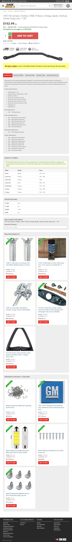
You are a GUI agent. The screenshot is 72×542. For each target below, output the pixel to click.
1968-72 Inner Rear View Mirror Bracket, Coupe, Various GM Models (18, 309)
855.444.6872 (6, 1)
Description (8, 75)
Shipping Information (8, 526)
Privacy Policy (6, 535)
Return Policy (6, 524)
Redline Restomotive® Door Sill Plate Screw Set (50, 451)
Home (4, 11)
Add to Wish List (34, 43)
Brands (39, 523)
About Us (5, 531)
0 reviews (14, 43)
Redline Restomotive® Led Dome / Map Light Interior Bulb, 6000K (17, 451)
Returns (22, 524)
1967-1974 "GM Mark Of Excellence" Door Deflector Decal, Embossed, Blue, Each (51, 407)
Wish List (56, 526)
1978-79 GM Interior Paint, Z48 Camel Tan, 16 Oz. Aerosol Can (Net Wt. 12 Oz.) (51, 265)
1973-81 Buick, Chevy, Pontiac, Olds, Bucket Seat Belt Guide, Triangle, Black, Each (18, 355)
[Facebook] (66, 1)
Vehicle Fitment (18, 75)
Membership (57, 529)
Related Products (52, 75)
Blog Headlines (41, 528)
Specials (39, 526)
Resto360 (5, 523)
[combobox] (36, 227)
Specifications (30, 75)
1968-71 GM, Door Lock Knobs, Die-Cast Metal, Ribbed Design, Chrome (18, 264)
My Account (57, 523)
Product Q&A (40, 75)
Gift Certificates (41, 524)
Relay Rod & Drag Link (19, 11)
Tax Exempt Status (7, 528)
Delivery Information (8, 533)
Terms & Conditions (8, 536)
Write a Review (22, 43)
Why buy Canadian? (8, 529)
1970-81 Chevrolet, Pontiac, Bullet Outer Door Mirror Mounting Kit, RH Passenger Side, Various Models (50, 310)
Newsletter (56, 528)
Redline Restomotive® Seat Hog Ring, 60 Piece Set (18, 406)
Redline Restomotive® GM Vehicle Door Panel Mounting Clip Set (17, 494)
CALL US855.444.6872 (35, 49)
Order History (57, 524)
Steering (10, 11)
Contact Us (15, 1)
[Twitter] (68, 1)
